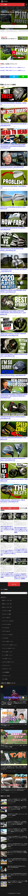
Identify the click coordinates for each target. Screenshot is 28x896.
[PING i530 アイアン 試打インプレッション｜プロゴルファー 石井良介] (4, 816)
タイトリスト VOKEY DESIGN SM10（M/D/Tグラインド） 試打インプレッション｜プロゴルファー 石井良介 (17, 860)
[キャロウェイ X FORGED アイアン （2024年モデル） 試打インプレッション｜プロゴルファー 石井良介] (4, 839)
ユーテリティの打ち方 (6, 624)
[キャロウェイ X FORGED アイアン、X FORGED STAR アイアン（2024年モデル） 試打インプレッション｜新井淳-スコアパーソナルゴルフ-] (4, 831)
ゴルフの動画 (17, 893)
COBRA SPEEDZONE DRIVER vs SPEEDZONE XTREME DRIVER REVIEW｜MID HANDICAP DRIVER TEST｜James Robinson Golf (13, 396)
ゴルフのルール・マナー (7, 668)
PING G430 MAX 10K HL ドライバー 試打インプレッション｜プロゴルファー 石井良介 (20, 530)
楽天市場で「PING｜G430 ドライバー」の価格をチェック (12, 70)
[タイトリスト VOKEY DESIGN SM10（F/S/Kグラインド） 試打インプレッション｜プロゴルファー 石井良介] (4, 876)
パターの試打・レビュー (7, 658)
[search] (26, 593)
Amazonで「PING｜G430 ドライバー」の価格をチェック (12, 67)
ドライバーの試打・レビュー (13, 25)
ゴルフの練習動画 (5, 672)
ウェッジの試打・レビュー (7, 655)
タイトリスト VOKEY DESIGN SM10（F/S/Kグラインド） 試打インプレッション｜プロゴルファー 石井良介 (17, 875)
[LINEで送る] (23, 76)
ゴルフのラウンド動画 (6, 610)
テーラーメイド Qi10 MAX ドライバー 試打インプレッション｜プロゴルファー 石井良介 (7, 575)
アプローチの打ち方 (6, 631)
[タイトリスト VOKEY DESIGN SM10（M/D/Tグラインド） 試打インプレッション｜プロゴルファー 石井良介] (4, 861)
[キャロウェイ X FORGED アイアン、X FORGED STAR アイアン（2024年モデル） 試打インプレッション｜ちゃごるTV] (4, 802)
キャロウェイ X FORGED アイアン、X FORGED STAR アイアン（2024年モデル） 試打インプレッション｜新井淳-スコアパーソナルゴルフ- (17, 830)
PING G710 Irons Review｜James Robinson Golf (12, 167)
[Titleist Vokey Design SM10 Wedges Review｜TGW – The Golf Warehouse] (4, 869)
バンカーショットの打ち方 (7, 634)
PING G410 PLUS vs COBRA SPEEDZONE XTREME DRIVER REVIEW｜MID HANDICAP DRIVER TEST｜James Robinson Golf (13, 146)
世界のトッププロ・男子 (7, 600)
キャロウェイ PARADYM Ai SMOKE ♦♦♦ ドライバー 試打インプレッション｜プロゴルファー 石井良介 (20, 576)
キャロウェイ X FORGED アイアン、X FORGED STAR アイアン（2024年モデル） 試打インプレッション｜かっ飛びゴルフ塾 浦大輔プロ (17, 823)
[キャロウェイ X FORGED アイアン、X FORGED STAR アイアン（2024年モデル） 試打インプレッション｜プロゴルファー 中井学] (4, 809)
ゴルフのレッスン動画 (6, 614)
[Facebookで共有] (4, 76)
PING (3, 522)
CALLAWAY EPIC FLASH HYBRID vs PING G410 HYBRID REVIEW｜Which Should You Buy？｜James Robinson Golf (13, 312)
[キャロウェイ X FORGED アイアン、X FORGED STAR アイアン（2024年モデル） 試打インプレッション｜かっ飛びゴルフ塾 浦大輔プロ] (4, 824)
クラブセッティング (6, 665)
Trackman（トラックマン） (8, 546)
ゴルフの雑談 (4, 679)
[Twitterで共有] (14, 76)
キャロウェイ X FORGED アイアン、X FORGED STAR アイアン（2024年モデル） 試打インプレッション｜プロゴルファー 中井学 (17, 808)
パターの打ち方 (5, 638)
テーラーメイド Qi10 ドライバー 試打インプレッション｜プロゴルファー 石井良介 (20, 551)
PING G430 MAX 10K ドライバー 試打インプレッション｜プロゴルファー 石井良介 (7, 529)
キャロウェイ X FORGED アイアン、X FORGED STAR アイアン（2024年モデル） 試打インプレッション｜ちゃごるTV (17, 800)
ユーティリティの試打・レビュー (15, 315)
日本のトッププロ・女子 (7, 607)
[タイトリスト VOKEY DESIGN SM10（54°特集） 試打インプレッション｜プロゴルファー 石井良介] (4, 854)
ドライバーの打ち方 (6, 617)
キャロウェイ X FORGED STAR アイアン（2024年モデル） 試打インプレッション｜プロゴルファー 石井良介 (17, 845)
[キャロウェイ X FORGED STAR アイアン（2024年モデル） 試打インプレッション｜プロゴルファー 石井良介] (4, 846)
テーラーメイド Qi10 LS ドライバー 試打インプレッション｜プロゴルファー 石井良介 (7, 552)
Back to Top (14, 584)
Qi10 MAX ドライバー (5, 571)
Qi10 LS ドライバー (4, 548)
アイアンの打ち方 (5, 627)
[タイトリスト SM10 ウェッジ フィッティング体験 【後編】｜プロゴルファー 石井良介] (4, 883)
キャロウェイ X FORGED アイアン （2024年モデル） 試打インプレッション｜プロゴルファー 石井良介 (17, 838)
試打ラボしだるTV (8, 547)
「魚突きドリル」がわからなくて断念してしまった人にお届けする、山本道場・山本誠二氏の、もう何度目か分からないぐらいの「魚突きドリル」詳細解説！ (13, 703)
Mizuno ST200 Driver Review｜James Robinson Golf (13, 375)
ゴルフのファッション (6, 675)
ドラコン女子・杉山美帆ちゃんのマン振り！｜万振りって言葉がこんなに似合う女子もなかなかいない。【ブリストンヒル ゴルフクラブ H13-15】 (14, 768)
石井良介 (4, 523)
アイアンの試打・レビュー (14, 168)
